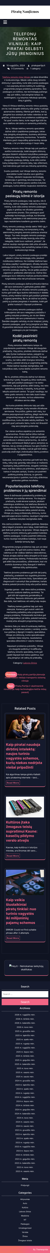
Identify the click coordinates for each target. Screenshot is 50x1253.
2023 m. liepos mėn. (25, 1151)
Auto (25, 1203)
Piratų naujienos (25, 11)
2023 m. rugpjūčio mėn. (25, 1146)
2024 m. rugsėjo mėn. (25, 1093)
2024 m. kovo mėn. (25, 1118)
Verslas (25, 1232)
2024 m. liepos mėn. (25, 1101)
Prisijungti (25, 1185)
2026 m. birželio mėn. (25, 1019)
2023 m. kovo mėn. (25, 1167)
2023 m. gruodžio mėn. (25, 1130)
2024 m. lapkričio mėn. (25, 1085)
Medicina (25, 1216)
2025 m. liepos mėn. (25, 1052)
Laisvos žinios (30, 663)
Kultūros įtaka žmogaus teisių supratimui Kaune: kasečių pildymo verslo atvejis (21, 831)
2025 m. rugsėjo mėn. (25, 1043)
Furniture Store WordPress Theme (17, 1249)
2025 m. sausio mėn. (25, 1076)
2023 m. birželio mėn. (25, 1155)
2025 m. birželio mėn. (25, 1056)
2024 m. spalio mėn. (25, 1089)
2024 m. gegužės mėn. (25, 1109)
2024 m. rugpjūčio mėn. (25, 1097)
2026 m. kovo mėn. (25, 1027)
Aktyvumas (25, 1199)
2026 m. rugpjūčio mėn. (25, 1015)
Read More (13, 782)
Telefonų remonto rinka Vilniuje (16, 77)
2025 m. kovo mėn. (25, 1068)
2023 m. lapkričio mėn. (25, 1134)
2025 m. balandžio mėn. (25, 1064)
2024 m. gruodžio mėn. (25, 1081)
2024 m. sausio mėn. (25, 1126)
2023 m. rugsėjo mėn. (25, 1142)
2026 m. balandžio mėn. (25, 1023)
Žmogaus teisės (25, 1240)
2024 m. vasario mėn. (25, 1122)
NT (25, 1220)
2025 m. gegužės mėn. (25, 1060)
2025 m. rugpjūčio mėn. (25, 1048)
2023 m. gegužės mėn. (25, 1159)
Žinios (25, 1236)
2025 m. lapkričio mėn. (25, 1035)
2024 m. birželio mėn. (25, 1105)
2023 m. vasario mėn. (25, 1171)
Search (25, 1002)
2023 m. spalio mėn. (25, 1138)
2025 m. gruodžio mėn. (25, 1031)
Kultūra (25, 1207)
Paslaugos (25, 1224)
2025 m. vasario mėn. (25, 1072)
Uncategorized (25, 1228)
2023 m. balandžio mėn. (25, 1163)
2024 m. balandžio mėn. (25, 1113)
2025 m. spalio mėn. (25, 1039)
